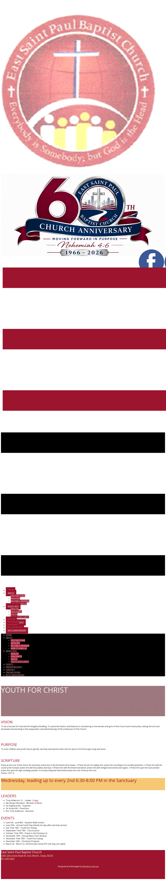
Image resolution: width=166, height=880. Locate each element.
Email (35, 800)
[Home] (83, 172)
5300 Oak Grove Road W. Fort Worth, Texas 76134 (27, 855)
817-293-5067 (8, 858)
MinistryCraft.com (91, 866)
